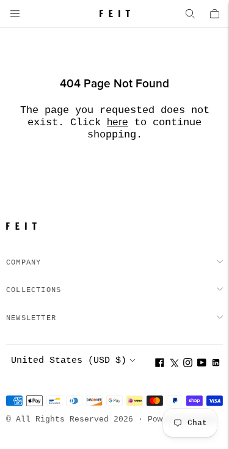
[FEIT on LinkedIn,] (215, 364)
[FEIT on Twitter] (173, 364)
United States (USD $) (68, 361)
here (117, 122)
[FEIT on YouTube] (201, 364)
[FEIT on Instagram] (187, 364)
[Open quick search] (189, 13)
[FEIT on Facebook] (159, 364)
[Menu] (14, 13)
